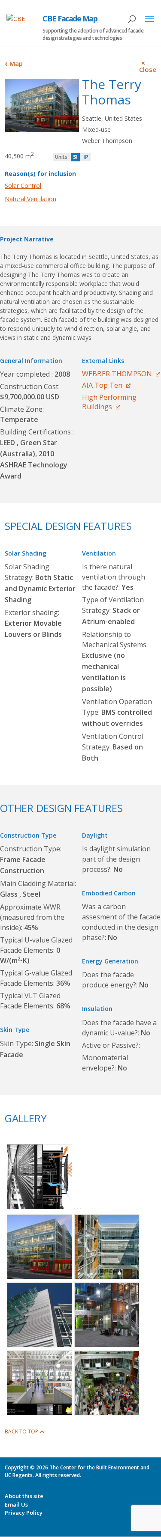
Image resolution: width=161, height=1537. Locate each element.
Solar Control (23, 185)
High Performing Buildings (109, 401)
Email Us (16, 1504)
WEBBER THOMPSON (117, 373)
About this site (24, 1496)
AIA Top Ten (102, 385)
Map (16, 63)
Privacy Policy (24, 1512)
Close (147, 69)
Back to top (21, 1431)
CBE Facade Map (70, 18)
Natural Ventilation (30, 199)
